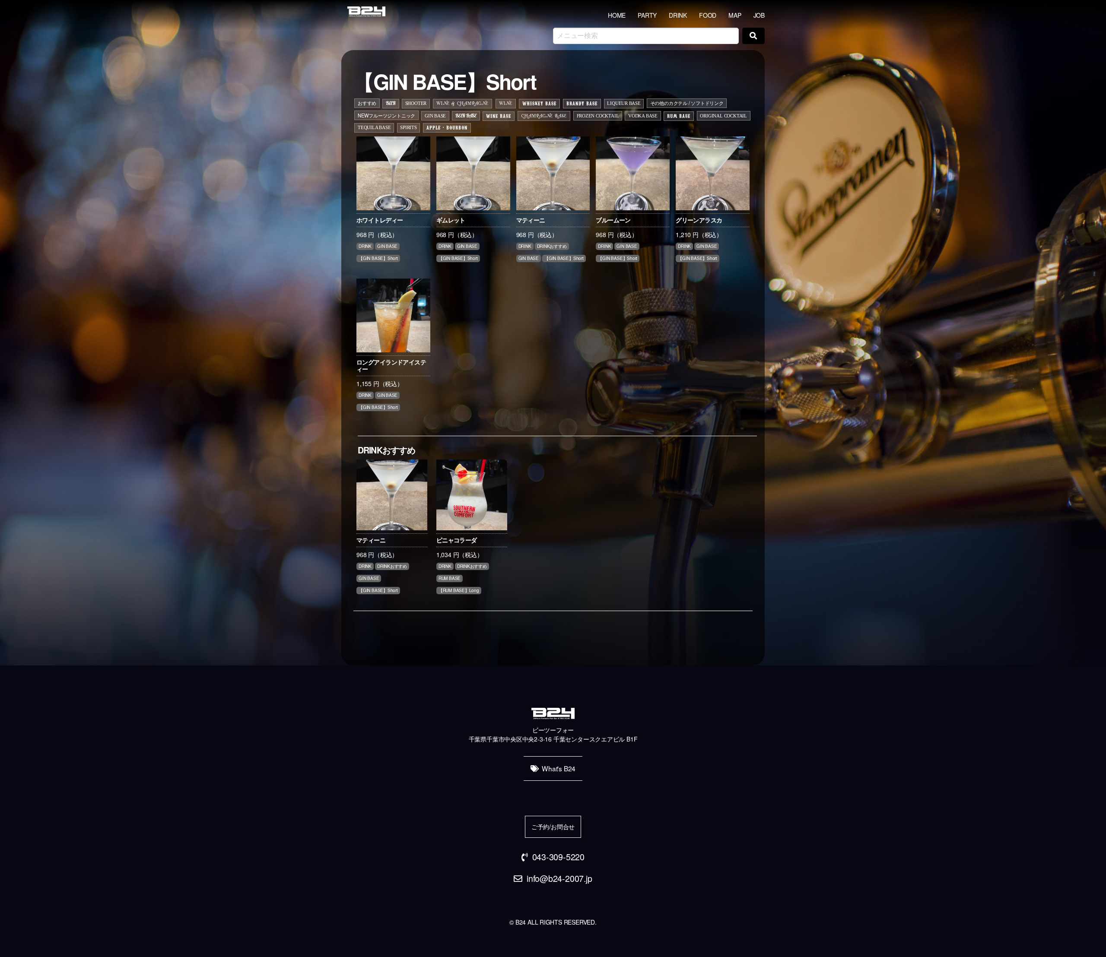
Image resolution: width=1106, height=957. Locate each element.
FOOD (707, 15)
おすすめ (367, 102)
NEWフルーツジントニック (386, 115)
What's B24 (558, 768)
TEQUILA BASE (374, 127)
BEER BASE (466, 116)
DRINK (678, 15)
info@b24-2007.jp (559, 878)
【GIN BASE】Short (378, 258)
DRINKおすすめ (552, 246)
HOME (617, 15)
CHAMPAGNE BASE (544, 116)
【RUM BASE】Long (459, 590)
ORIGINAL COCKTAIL (723, 115)
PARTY (647, 15)
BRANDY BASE (581, 103)
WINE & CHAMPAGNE (462, 104)
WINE (505, 104)
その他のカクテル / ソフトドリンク (687, 102)
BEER (391, 103)
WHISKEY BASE (539, 103)
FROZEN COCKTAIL (598, 115)
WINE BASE (498, 116)
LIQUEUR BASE (623, 103)
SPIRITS (408, 127)
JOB (759, 15)
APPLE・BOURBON (446, 127)
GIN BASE (435, 115)
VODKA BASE (643, 115)
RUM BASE (678, 116)
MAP (734, 15)
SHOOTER (416, 103)
